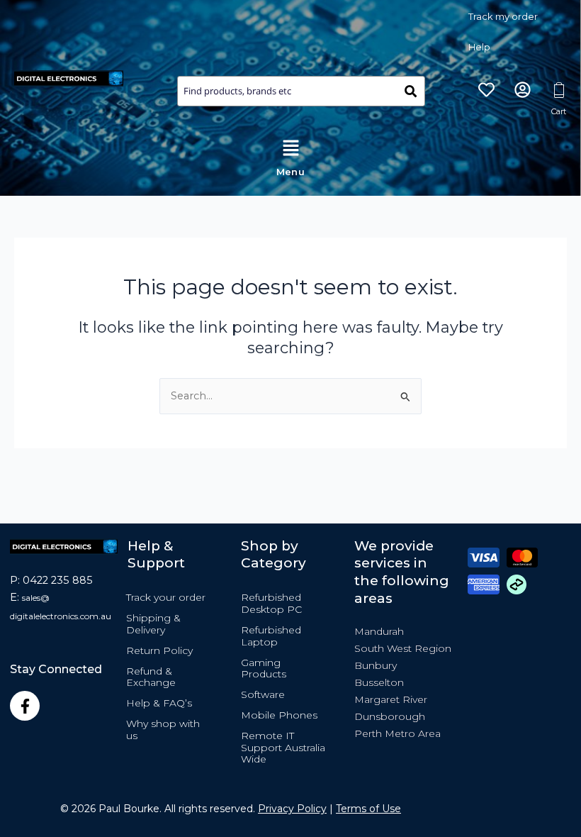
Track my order (503, 16)
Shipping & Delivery (153, 623)
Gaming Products (263, 668)
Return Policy (159, 650)
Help (479, 46)
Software (263, 694)
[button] (290, 155)
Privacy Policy (292, 808)
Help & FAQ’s (159, 703)
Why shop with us (163, 729)
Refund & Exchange (151, 677)
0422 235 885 (58, 580)
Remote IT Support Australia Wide (283, 747)
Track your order (165, 597)
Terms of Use (368, 808)
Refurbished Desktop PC (271, 603)
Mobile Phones (279, 715)
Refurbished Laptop (271, 635)
